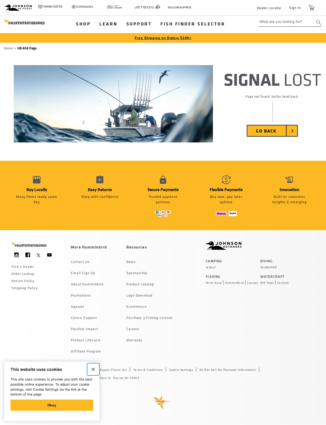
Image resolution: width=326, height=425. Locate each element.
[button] (99, 195)
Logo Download (139, 295)
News (131, 261)
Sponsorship (136, 272)
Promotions (81, 295)
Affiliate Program (86, 351)
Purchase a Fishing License (149, 317)
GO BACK (266, 131)
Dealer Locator (269, 7)
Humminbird (234, 283)
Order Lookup (22, 273)
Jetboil (211, 267)
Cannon (252, 283)
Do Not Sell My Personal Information (227, 370)
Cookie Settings (181, 370)
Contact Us (80, 261)
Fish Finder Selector (192, 24)
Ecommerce (136, 306)
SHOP (83, 24)
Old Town (267, 283)
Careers (132, 328)
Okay (52, 405)
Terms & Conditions (148, 370)
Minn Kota (214, 283)
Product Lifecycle (86, 340)
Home (8, 48)
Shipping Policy (24, 287)
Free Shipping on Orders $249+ (163, 37)
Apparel (77, 306)
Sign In (295, 7)
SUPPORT (139, 24)
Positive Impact (84, 328)
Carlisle (283, 283)
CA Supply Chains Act (111, 370)
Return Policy (23, 280)
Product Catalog (140, 284)
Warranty (134, 340)
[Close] (93, 369)
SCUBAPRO (268, 267)
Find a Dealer (22, 266)
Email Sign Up (83, 272)
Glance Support (84, 317)
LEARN (108, 24)
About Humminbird (87, 284)
